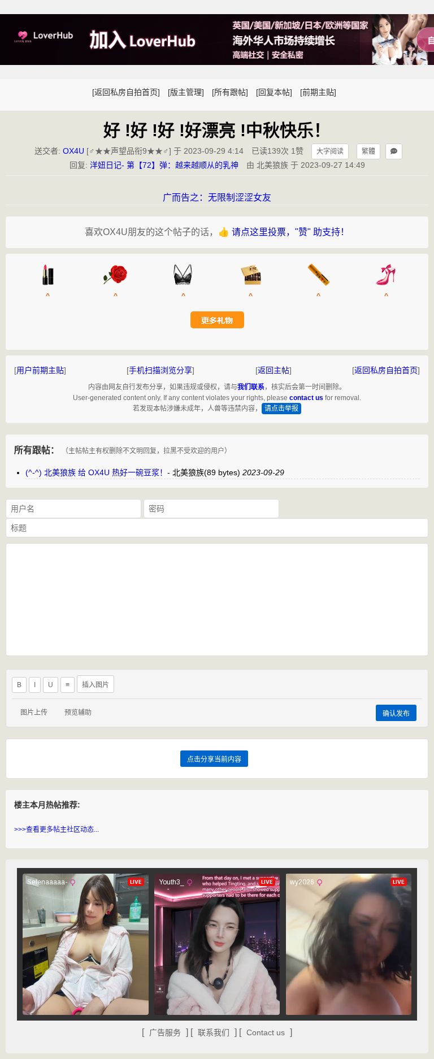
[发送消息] (393, 151)
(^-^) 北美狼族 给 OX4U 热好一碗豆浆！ (96, 472)
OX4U (73, 150)
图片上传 (33, 713)
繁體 (368, 151)
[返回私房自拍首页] (126, 92)
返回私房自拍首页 (386, 370)
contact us (306, 398)
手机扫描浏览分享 (160, 370)
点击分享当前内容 (214, 759)
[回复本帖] (274, 92)
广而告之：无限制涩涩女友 (217, 197)
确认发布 (396, 714)
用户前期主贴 (40, 370)
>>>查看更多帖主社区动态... (56, 830)
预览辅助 (78, 713)
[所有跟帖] (230, 92)
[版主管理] (186, 92)
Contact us (265, 1032)
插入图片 (95, 685)
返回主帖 (273, 370)
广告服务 (165, 1032)
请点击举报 (281, 409)
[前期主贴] (318, 92)
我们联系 (250, 387)
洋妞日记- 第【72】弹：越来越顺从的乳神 (164, 165)
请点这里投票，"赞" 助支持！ (290, 232)
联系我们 (214, 1032)
